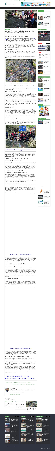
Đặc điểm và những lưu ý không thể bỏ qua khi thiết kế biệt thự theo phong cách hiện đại (47, 94)
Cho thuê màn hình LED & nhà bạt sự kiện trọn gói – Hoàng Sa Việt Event (18, 382)
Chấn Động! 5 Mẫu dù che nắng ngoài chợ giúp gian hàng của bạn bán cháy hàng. (9, 404)
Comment (48, 77)
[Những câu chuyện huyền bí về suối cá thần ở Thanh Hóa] (40, 66)
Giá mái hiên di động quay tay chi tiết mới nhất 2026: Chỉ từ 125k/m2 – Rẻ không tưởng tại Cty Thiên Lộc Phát (14, 431)
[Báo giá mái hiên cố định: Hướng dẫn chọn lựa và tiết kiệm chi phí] (7, 439)
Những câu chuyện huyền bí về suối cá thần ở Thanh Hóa (47, 67)
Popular (40, 77)
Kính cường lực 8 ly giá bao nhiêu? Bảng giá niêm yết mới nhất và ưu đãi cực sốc (29, 430)
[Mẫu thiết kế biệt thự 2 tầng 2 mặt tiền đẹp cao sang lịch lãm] (41, 196)
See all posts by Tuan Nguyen (15, 394)
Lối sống (40, 52)
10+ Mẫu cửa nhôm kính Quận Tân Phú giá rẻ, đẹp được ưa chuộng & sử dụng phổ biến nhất (29, 425)
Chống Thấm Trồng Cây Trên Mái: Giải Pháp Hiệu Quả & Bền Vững (14, 436)
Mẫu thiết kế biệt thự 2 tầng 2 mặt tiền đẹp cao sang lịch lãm (47, 197)
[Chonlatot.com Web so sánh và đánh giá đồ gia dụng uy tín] (41, 98)
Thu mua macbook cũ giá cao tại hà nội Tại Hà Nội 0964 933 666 (46, 122)
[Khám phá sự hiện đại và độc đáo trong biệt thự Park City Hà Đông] (41, 78)
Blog (8, 29)
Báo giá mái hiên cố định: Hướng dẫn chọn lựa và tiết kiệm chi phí (14, 440)
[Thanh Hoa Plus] (5, 8)
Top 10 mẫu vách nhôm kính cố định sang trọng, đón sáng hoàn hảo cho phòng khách (29, 420)
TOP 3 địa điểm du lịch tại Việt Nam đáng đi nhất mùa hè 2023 (47, 89)
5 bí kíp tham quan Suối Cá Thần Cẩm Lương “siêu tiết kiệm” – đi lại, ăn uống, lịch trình (31, 409)
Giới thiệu (45, 448)
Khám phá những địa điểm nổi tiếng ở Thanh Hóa (20, 378)
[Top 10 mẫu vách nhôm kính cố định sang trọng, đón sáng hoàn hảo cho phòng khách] (40, 25)
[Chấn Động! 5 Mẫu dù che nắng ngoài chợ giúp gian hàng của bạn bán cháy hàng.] (9, 401)
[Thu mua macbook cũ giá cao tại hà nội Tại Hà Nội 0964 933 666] (41, 120)
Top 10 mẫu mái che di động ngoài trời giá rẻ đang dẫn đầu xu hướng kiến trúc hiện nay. (14, 420)
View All (48, 43)
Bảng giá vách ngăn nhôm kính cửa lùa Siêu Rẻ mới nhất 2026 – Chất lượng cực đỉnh (25, 0)
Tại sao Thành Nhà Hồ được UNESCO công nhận (46, 72)
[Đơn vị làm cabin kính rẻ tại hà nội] (41, 83)
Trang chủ (42, 448)
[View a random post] (49, 8)
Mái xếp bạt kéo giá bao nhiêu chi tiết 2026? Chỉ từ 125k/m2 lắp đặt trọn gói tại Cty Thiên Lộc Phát (14, 425)
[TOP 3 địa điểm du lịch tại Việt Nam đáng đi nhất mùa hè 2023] (41, 87)
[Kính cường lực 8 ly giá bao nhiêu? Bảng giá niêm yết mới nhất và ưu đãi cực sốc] (23, 428)
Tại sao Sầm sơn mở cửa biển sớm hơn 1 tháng (46, 62)
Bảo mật (47, 448)
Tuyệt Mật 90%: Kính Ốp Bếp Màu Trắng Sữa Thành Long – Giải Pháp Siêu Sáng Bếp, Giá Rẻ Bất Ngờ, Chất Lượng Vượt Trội (20, 406)
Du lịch (6, 29)
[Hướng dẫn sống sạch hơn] (44, 45)
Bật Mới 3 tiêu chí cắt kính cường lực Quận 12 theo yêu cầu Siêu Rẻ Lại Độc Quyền (47, 21)
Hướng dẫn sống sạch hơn (44, 54)
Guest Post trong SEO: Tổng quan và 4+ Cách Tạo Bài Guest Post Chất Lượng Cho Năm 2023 (46, 203)
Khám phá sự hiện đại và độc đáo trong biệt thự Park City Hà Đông (46, 80)
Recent (45, 77)
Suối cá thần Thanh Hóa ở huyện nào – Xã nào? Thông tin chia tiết (24, 384)
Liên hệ (49, 448)
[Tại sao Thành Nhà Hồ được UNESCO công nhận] (40, 70)
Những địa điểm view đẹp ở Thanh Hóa (17, 376)
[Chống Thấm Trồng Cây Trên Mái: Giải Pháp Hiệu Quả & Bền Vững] (7, 434)
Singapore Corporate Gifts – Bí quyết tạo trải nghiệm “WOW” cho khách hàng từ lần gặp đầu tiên (47, 192)
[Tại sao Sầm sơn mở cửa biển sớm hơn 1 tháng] (40, 61)
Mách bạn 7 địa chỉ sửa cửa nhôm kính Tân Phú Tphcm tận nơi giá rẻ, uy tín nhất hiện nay (47, 15)
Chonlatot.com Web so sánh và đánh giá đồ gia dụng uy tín (47, 99)
